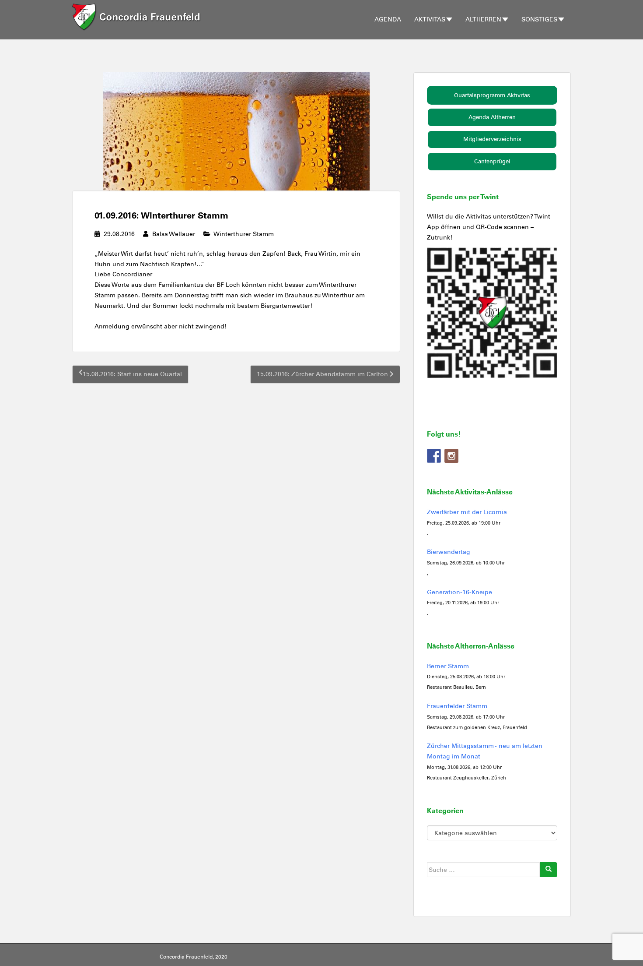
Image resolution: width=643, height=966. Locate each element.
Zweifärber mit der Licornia (467, 512)
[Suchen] (548, 869)
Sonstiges (539, 19)
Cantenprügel (492, 161)
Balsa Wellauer (173, 234)
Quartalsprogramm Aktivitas (492, 95)
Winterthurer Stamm (244, 234)
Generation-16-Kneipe (459, 592)
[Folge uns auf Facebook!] (434, 456)
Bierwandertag (448, 552)
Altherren (483, 19)
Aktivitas (429, 19)
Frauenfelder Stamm (457, 706)
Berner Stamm (448, 666)
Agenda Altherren (492, 117)
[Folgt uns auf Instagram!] (451, 456)
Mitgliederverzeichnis (492, 139)
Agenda (387, 19)
